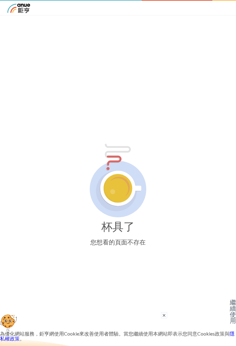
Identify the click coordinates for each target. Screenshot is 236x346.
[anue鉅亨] (18, 11)
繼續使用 (233, 311)
